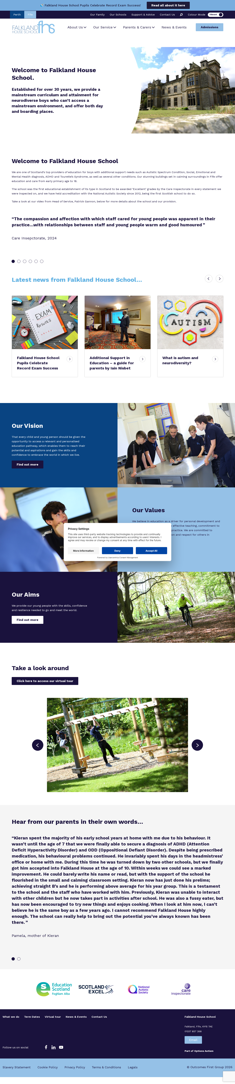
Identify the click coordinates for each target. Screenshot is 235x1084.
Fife (30, 14)
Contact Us (167, 14)
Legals (132, 1067)
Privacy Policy (75, 1067)
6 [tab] (41, 261)
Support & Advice (143, 14)
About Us (75, 27)
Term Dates (32, 1016)
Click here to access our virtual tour (45, 681)
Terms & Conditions (106, 1067)
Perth (17, 14)
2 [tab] (18, 261)
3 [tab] (24, 261)
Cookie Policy (48, 1067)
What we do (11, 1016)
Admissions (209, 27)
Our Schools (118, 14)
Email (193, 1040)
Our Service (103, 27)
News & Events (174, 27)
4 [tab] (30, 261)
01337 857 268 (193, 1031)
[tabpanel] (117, 228)
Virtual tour (53, 1016)
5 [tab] (36, 261)
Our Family (97, 14)
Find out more (27, 464)
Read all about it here (168, 5)
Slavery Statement (17, 1067)
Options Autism (203, 1051)
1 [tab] (13, 261)
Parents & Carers (137, 27)
